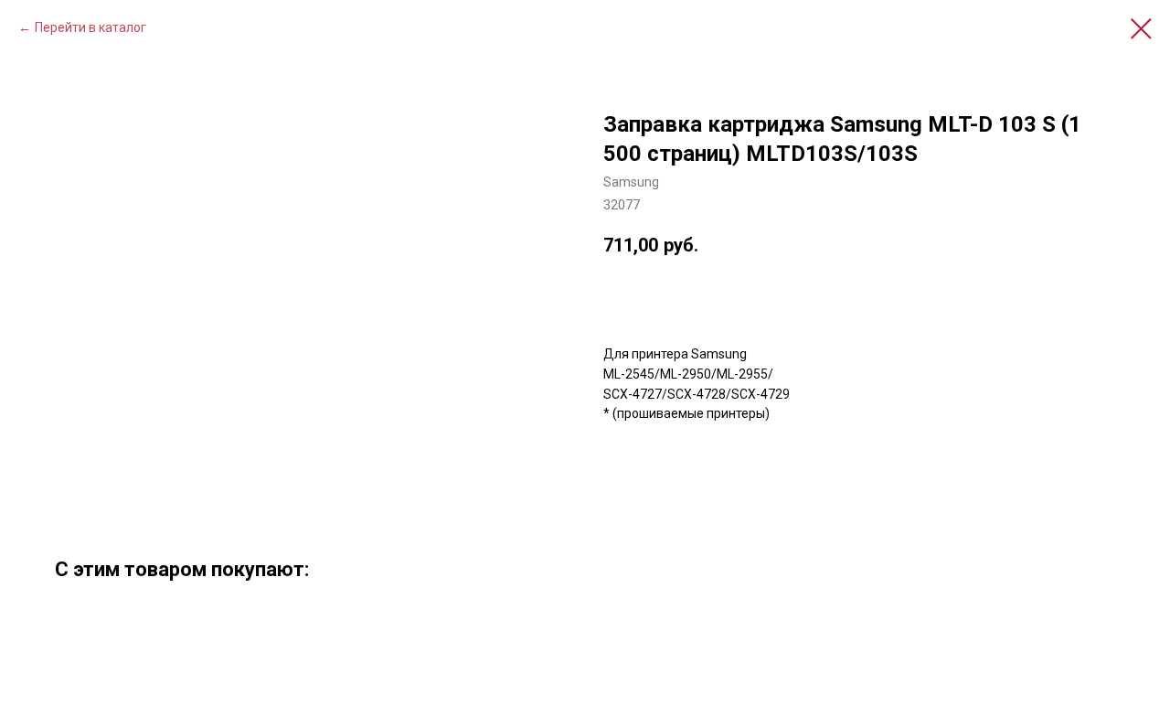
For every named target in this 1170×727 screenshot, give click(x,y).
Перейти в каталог (90, 27)
